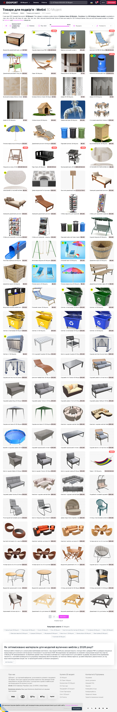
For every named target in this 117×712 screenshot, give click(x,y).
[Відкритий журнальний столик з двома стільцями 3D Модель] (15, 577)
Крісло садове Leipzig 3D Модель (71, 471)
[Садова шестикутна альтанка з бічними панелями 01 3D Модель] (15, 367)
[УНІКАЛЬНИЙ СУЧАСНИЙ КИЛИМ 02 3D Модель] (15, 180)
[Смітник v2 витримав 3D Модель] (73, 320)
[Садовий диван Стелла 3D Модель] (73, 390)
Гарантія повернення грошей (94, 697)
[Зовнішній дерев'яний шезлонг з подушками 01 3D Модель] (15, 203)
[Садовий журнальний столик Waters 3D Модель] (44, 437)
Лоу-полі (43, 26)
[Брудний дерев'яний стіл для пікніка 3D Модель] (73, 601)
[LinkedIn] (103, 708)
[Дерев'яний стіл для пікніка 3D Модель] (44, 601)
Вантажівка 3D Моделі (100, 633)
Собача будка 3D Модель (39, 120)
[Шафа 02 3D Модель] (15, 110)
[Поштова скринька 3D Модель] (15, 250)
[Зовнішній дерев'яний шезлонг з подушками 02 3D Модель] (102, 180)
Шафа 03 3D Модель (96, 97)
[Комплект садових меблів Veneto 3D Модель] (73, 414)
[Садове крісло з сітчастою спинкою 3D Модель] (102, 437)
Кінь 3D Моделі (55, 630)
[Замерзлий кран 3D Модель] (73, 110)
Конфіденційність (90, 691)
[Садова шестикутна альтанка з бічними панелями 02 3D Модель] (102, 343)
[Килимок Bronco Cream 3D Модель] (44, 86)
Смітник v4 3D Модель (96, 307)
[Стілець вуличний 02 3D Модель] (73, 577)
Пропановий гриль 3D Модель (70, 167)
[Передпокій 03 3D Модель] (73, 63)
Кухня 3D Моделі (43, 630)
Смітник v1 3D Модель (9, 354)
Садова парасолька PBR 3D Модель (42, 50)
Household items (18, 20)
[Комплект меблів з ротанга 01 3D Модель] (73, 530)
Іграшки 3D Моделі (36, 633)
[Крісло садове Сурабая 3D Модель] (73, 343)
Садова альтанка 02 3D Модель (12, 424)
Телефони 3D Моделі (93, 630)
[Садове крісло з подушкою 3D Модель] (102, 554)
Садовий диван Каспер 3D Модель (13, 494)
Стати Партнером (65, 691)
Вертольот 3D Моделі (67, 633)
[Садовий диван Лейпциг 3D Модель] (102, 390)
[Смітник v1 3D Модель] (15, 343)
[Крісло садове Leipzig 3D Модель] (73, 460)
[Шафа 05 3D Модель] (73, 86)
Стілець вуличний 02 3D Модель (70, 588)
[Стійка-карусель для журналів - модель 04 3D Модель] (73, 203)
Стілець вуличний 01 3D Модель (99, 588)
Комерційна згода (91, 689)
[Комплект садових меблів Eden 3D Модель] (44, 484)
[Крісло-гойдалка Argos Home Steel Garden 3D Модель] (44, 507)
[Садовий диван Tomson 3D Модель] (44, 390)
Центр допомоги (90, 680)
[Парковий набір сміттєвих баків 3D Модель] (73, 226)
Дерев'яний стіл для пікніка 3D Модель (43, 611)
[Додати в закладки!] (25, 46)
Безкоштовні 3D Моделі (67, 683)
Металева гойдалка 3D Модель (41, 260)
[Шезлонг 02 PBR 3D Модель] (102, 39)
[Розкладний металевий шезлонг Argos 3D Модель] (15, 507)
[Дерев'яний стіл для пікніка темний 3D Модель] (102, 601)
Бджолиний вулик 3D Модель (98, 143)
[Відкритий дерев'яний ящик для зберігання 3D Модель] (15, 39)
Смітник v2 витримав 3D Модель (70, 330)
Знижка (31, 26)
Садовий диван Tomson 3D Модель (42, 401)
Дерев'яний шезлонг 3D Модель (41, 143)
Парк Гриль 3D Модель (38, 167)
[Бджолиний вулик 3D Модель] (102, 133)
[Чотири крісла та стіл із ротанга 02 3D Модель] (15, 554)
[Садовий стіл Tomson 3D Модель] (73, 367)
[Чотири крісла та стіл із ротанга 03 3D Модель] (102, 530)
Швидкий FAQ (89, 683)
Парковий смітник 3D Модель (69, 143)
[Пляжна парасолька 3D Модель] (15, 133)
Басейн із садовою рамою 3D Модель (14, 447)
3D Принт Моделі (65, 680)
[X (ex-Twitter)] (92, 708)
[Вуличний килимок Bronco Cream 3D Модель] (15, 86)
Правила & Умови (90, 694)
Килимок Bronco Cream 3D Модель (42, 97)
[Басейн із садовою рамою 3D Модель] (15, 437)
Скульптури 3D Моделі (12, 630)
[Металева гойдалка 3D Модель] (44, 250)
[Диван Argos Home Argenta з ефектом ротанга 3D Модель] (73, 507)
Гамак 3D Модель (37, 73)
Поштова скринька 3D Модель (12, 260)
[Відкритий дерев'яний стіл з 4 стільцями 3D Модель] (73, 554)
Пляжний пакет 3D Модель (69, 260)
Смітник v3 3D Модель (38, 330)
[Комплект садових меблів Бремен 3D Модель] (73, 484)
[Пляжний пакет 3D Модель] (73, 250)
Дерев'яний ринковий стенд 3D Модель (15, 73)
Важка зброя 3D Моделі (83, 633)
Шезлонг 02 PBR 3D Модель (98, 50)
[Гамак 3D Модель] (44, 63)
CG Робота (63, 697)
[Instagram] (88, 708)
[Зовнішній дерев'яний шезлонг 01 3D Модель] (44, 203)
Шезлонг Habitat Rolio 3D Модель (41, 377)
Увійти (103, 2)
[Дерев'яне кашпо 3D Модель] (102, 250)
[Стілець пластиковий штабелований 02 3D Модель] (102, 507)
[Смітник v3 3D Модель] (44, 320)
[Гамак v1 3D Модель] (102, 460)
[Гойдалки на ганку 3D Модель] (15, 156)
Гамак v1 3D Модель (96, 471)
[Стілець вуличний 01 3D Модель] (102, 577)
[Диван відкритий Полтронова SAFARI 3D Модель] (44, 180)
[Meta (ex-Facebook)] (99, 708)
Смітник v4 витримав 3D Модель (70, 307)
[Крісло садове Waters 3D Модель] (15, 460)
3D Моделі (63, 677)
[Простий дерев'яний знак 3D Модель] (73, 180)
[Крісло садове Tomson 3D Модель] (44, 460)
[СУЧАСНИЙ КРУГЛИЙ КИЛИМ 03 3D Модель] (102, 156)
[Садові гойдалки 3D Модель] (102, 226)
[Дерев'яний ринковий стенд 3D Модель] (15, 63)
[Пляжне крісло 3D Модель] (44, 273)
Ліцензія (88, 686)
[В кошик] (21, 46)
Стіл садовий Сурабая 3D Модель (42, 354)
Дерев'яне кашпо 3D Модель (98, 260)
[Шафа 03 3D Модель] (102, 86)
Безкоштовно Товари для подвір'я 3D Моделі (16, 26)
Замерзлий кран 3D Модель (69, 120)
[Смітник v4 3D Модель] (102, 297)
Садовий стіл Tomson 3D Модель (71, 377)
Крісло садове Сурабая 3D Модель (71, 354)
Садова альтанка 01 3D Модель (41, 424)
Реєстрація (111, 2)
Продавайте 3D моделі (67, 689)
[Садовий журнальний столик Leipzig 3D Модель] (73, 437)
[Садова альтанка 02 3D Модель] (15, 414)
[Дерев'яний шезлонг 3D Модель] (44, 133)
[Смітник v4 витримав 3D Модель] (73, 297)
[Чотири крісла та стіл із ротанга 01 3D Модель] (44, 554)
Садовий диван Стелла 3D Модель (71, 401)
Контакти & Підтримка (94, 674)
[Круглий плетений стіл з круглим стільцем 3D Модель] (15, 530)
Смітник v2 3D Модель (96, 330)
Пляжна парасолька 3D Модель (12, 143)
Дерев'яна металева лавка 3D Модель (101, 284)
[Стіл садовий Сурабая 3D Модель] (44, 343)
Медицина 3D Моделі (51, 633)
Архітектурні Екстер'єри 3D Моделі (73, 630)
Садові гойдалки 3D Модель (98, 237)
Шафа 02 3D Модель (9, 120)
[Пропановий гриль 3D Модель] (73, 156)
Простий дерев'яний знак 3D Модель (72, 190)
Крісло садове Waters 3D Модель (13, 471)
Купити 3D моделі (67, 674)
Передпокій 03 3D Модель (68, 73)
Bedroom (7, 20)
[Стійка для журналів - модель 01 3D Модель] (44, 226)
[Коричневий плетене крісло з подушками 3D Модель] (15, 601)
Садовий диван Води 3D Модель (13, 401)
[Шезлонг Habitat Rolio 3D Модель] (44, 367)
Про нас (11, 674)
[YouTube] (107, 708)
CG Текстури (64, 686)
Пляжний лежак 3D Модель (40, 307)
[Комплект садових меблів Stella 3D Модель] (102, 414)
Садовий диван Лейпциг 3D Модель (100, 401)
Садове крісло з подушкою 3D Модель (101, 564)
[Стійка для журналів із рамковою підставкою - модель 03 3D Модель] (102, 203)
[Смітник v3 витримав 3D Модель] (15, 320)
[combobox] (85, 25)
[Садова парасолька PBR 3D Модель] (44, 39)
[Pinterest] (95, 708)
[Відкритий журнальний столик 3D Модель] (44, 577)
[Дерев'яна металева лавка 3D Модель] (102, 273)
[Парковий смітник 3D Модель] (73, 133)
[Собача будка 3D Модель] (44, 110)
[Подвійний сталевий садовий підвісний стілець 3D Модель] (102, 484)
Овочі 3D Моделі (108, 630)
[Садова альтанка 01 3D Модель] (44, 414)
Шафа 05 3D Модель (67, 97)
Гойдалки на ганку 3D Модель (12, 167)
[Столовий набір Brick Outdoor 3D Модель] (102, 110)
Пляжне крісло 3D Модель (40, 284)
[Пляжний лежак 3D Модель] (44, 297)
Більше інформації (72, 705)
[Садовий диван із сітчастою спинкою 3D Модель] (102, 367)
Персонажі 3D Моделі (28, 630)
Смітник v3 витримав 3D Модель (12, 330)
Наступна (63, 616)
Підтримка (88, 677)
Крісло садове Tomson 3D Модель (42, 471)
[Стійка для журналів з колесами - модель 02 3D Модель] (15, 226)
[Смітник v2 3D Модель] (102, 320)
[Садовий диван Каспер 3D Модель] (15, 484)
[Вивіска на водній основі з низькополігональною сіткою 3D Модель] (73, 39)
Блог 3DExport (64, 694)
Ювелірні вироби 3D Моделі (19, 633)
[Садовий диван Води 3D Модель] (15, 390)
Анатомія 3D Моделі (59, 636)
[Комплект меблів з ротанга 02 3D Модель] (44, 530)
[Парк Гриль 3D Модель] (44, 156)
